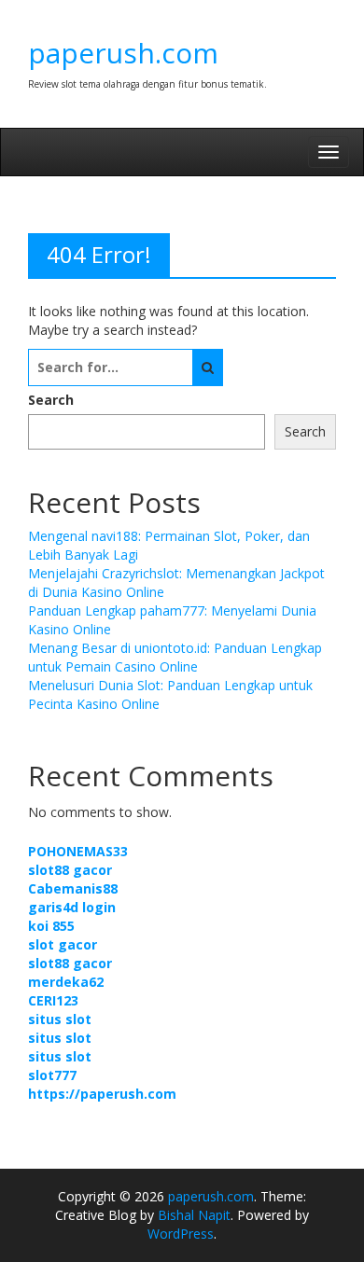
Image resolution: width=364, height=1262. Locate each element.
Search (51, 400)
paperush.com (123, 53)
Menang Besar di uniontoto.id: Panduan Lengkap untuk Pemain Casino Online (175, 657)
